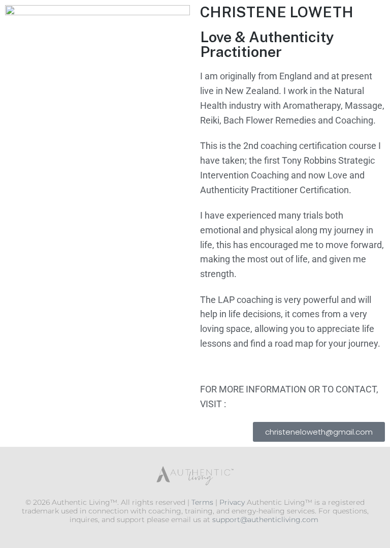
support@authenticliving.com (265, 519)
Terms (202, 502)
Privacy (232, 502)
